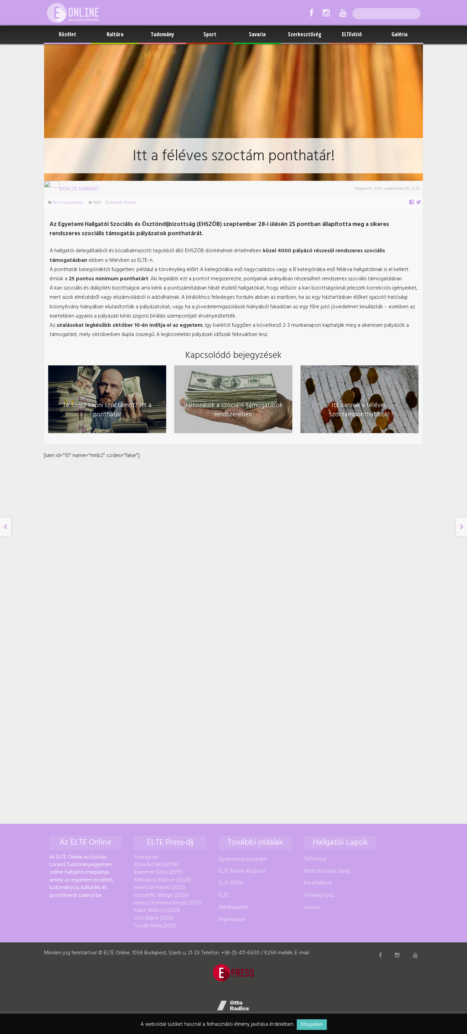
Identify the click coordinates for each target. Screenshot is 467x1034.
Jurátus (312, 907)
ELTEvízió (352, 34)
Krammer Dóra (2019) (158, 872)
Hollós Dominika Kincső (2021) (167, 903)
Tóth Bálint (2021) (153, 918)
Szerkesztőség (304, 34)
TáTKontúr (315, 859)
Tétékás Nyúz (319, 895)
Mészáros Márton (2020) (162, 880)
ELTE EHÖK (231, 883)
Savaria (257, 34)
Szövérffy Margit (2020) (161, 895)
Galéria (399, 34)
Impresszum (232, 919)
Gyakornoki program (243, 859)
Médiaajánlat (234, 907)
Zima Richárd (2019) (156, 864)
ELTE (224, 895)
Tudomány (162, 34)
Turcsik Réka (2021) (155, 926)
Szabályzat (146, 857)
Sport (209, 34)
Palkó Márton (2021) (157, 910)
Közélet (67, 34)
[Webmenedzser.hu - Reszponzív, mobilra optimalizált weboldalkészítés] (233, 1005)
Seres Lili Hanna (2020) (159, 887)
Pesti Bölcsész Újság (327, 871)
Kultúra (115, 34)
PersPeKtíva (317, 883)
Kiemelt (116, 203)
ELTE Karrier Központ (242, 871)
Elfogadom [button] (312, 1024)
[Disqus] (233, 545)
